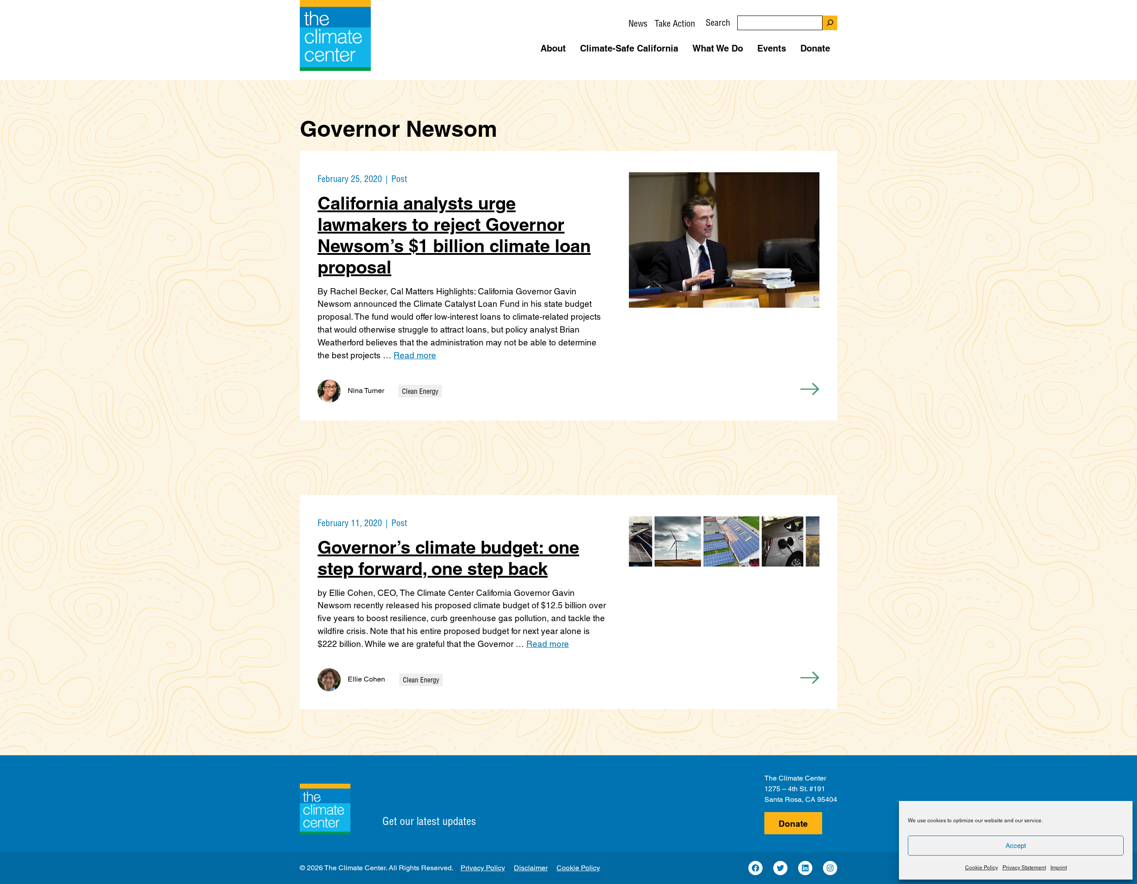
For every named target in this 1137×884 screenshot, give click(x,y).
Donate (793, 824)
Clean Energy (420, 391)
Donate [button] (815, 48)
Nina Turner (366, 390)
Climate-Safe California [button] (629, 48)
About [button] (553, 48)
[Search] (830, 23)
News (638, 23)
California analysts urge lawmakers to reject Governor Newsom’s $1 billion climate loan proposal (454, 235)
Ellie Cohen (366, 679)
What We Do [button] (717, 48)
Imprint (1058, 867)
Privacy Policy (483, 868)
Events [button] (771, 48)
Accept (1016, 845)
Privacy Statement (1024, 867)
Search (718, 22)
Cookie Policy (981, 867)
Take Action (675, 23)
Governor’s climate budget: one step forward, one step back (448, 558)
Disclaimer (531, 868)
